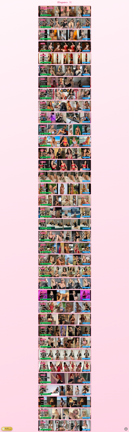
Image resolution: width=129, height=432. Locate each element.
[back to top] (126, 429)
